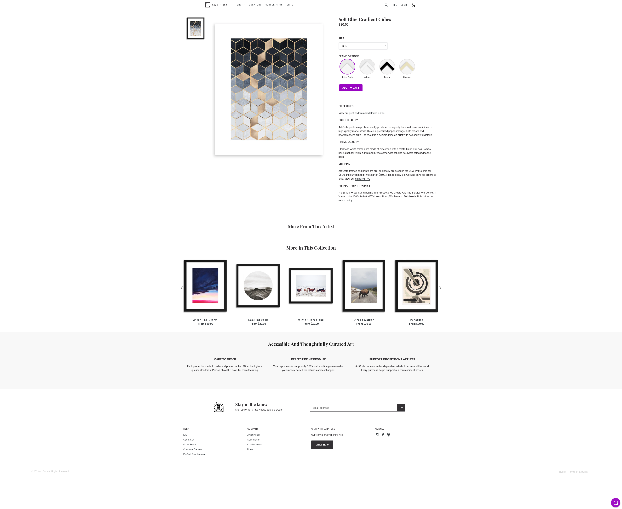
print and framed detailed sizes (367, 113)
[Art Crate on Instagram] (377, 435)
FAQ (185, 435)
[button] (439, 287)
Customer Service (192, 449)
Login (404, 5)
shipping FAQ (362, 178)
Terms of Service (578, 471)
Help (395, 5)
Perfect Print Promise (194, 454)
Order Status (189, 444)
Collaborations (254, 444)
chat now (322, 444)
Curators (255, 5)
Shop (240, 5)
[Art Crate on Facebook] (383, 435)
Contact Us (189, 439)
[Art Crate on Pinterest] (388, 435)
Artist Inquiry (253, 435)
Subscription (274, 5)
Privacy (562, 471)
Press (250, 449)
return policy (345, 200)
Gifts (290, 5)
